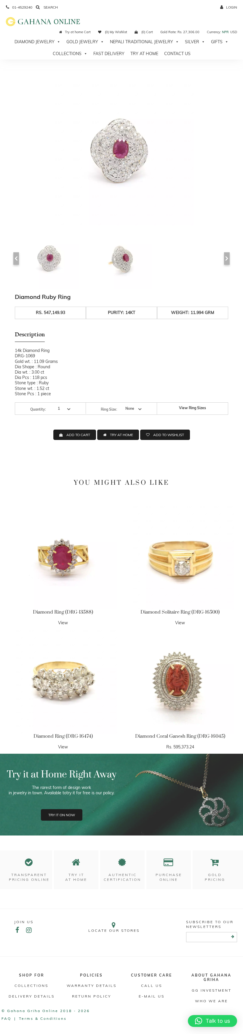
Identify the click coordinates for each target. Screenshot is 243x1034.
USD (233, 32)
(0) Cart (146, 32)
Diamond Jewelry (35, 41)
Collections (67, 53)
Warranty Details (91, 985)
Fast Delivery (108, 53)
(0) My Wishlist (115, 32)
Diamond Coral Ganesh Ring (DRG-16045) (180, 736)
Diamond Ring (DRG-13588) (63, 612)
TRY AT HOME (121, 435)
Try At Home (144, 53)
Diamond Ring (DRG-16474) (63, 736)
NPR (225, 32)
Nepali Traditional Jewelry (141, 41)
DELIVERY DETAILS (32, 996)
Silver (192, 41)
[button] (212, 1021)
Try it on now (61, 815)
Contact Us (177, 53)
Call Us (151, 985)
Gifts (217, 41)
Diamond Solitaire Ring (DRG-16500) (180, 612)
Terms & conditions (43, 1018)
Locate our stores (114, 930)
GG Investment (211, 990)
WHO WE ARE (211, 1001)
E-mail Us (151, 996)
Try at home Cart (78, 32)
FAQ (6, 1018)
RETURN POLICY (91, 996)
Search (50, 7)
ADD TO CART (78, 435)
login (231, 7)
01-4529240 (22, 7)
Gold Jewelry (82, 41)
